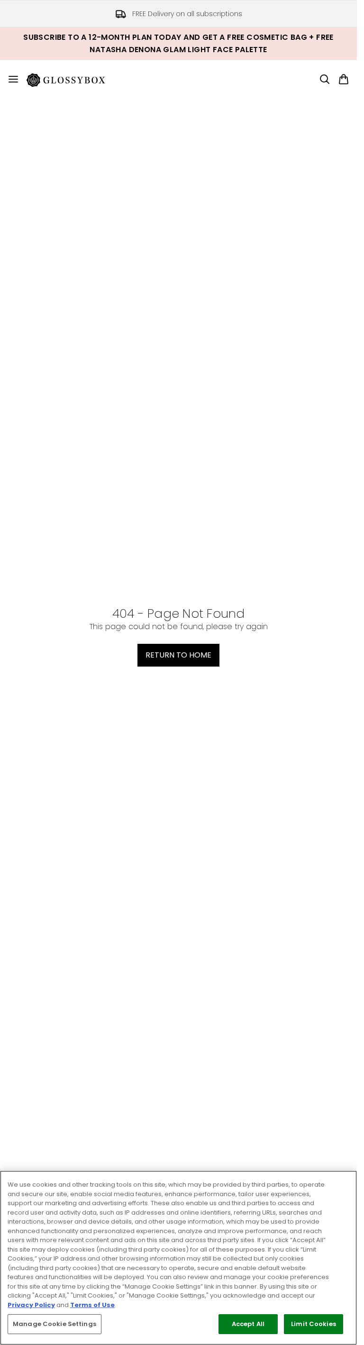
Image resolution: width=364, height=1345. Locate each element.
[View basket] (343, 79)
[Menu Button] (9, 79)
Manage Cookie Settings (54, 1323)
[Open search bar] (324, 79)
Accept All (248, 1323)
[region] (178, 1258)
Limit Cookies (313, 1323)
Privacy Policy (31, 1304)
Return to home (178, 655)
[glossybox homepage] (72, 79)
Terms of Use (92, 1304)
